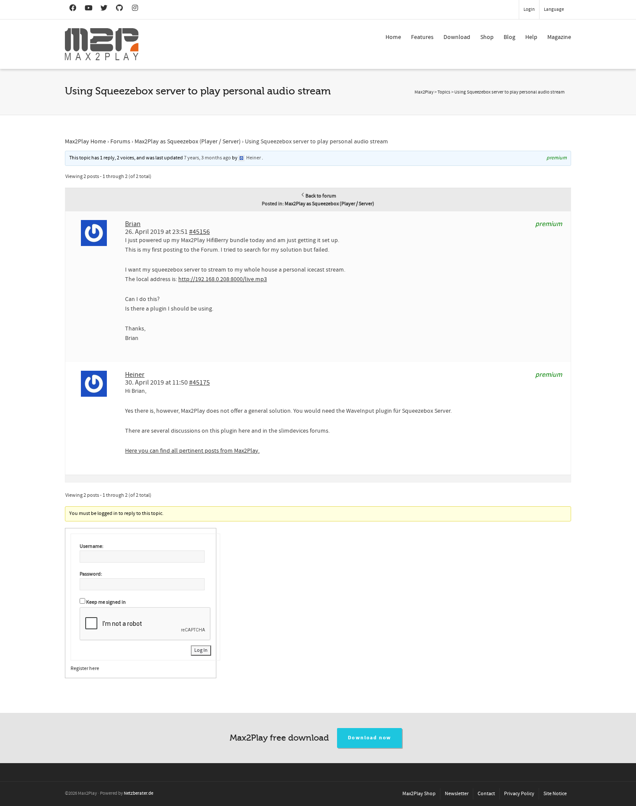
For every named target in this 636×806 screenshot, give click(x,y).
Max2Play (424, 92)
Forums (120, 142)
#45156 (199, 231)
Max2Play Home (85, 142)
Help (531, 37)
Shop (487, 37)
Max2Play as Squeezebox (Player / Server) (188, 142)
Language (554, 9)
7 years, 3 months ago (207, 158)
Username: (91, 546)
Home (393, 37)
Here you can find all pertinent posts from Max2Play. (192, 451)
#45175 (199, 382)
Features (422, 37)
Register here (85, 668)
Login (529, 9)
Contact (486, 793)
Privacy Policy (519, 793)
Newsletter (457, 793)
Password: (91, 574)
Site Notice (555, 793)
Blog (509, 37)
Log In (201, 650)
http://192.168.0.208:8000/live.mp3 (222, 279)
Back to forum (320, 196)
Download (456, 37)
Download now (370, 737)
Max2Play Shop (419, 793)
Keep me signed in (106, 602)
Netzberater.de (138, 793)
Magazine (559, 37)
